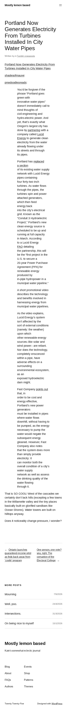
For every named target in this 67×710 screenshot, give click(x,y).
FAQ (20, 246)
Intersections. (13, 613)
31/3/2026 (57, 613)
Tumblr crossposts (26, 56)
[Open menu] (60, 5)
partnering (34, 130)
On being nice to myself (19, 623)
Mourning (10, 594)
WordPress (57, 703)
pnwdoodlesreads (15, 82)
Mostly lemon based (17, 5)
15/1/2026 (57, 623)
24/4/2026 (57, 604)
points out (42, 389)
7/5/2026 (58, 594)
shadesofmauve (14, 75)
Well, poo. (11, 604)
